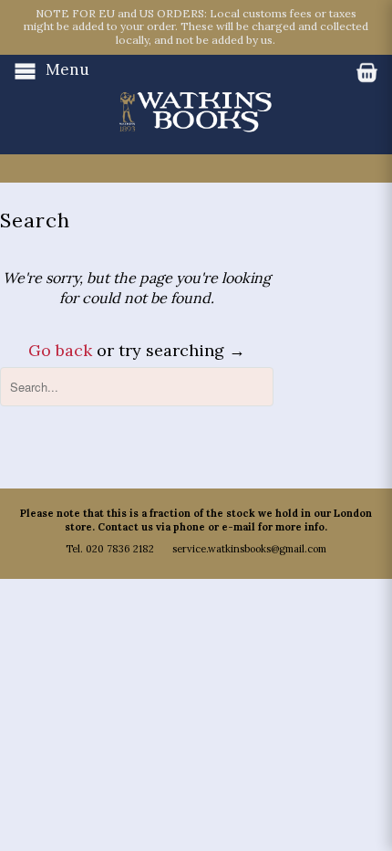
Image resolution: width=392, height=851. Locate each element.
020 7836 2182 (120, 548)
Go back (60, 350)
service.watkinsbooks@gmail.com (249, 548)
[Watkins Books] (196, 94)
